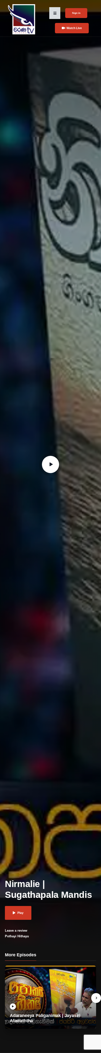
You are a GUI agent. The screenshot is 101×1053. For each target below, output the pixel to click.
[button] (54, 13)
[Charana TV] (22, 19)
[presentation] (96, 998)
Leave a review (16, 930)
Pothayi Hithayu (17, 936)
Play (20, 913)
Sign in (76, 13)
